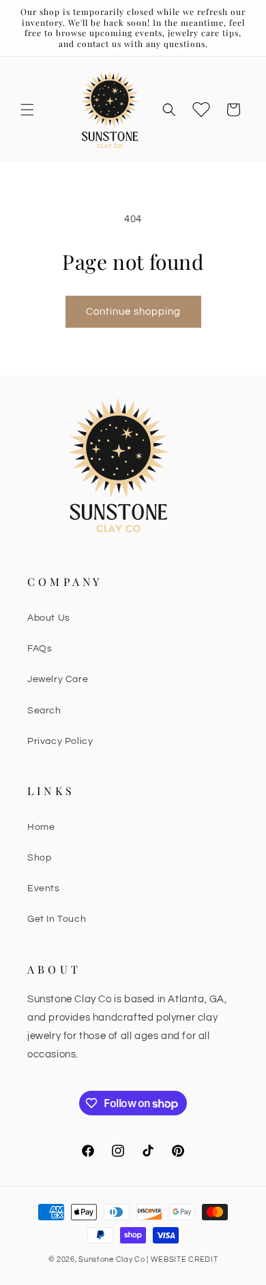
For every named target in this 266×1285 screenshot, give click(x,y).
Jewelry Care (57, 679)
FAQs (39, 648)
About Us (48, 618)
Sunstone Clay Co (111, 1259)
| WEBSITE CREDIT (182, 1259)
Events (43, 888)
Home (41, 827)
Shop (39, 858)
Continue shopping (133, 312)
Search (44, 710)
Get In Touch (56, 919)
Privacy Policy (60, 741)
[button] (27, 110)
